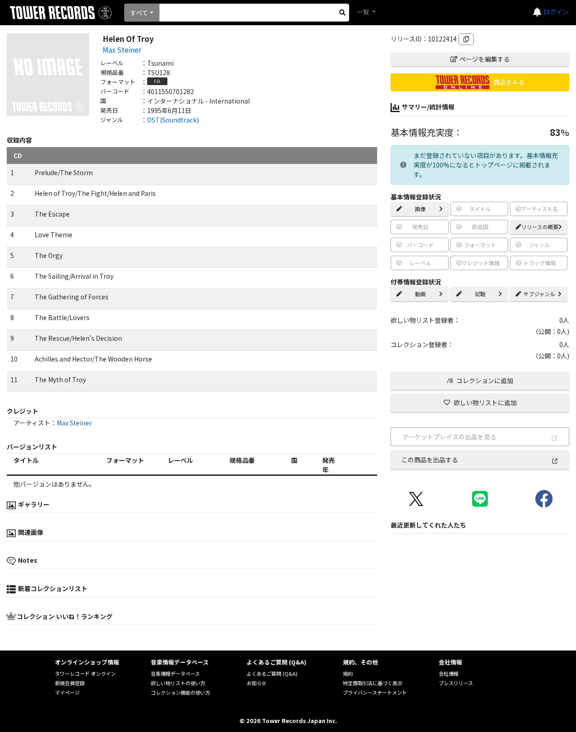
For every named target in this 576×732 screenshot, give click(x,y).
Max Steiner (122, 49)
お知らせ (256, 683)
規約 (348, 673)
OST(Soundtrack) (173, 119)
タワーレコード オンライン (85, 673)
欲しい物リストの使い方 (178, 683)
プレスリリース (456, 683)
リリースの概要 (539, 226)
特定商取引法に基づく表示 (372, 683)
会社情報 (449, 673)
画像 (420, 208)
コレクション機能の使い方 (180, 692)
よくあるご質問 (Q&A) (272, 673)
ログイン (556, 11)
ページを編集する (484, 58)
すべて (139, 12)
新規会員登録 (70, 683)
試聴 (480, 294)
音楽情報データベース (175, 673)
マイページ (67, 692)
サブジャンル (539, 294)
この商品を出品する (429, 459)
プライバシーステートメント (375, 692)
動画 (420, 294)
